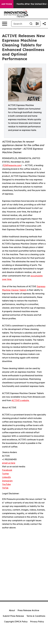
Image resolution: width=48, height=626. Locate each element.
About (12, 610)
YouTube (6, 484)
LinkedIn (6, 477)
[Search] (31, 24)
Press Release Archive (28, 610)
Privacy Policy (37, 621)
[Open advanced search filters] (37, 24)
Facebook (7, 470)
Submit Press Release (13, 616)
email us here (8, 463)
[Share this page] (44, 23)
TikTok (5, 488)
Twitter (5, 473)
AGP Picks (7, 4)
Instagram (7, 480)
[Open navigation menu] (4, 23)
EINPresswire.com (12, 165)
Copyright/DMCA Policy (16, 621)
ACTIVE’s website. (20, 400)
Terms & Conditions (35, 616)
